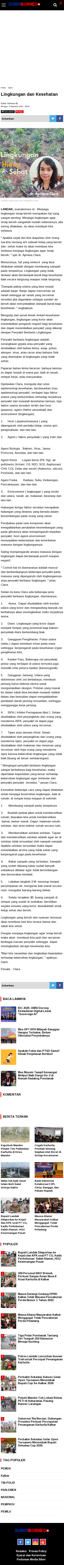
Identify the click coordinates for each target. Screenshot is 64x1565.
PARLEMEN (8, 1489)
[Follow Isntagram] (35, 1542)
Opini (10, 88)
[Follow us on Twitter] (28, 1542)
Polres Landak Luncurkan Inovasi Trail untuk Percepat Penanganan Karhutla (40, 1359)
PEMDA (6, 1468)
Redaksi (21, 1551)
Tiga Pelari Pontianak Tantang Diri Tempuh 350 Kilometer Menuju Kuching (38, 1338)
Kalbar (5, 1475)
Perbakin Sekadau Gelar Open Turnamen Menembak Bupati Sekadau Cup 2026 (38, 1442)
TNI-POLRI (8, 1482)
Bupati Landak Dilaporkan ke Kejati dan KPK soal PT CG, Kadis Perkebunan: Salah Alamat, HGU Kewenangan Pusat (40, 1257)
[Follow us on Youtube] (43, 1542)
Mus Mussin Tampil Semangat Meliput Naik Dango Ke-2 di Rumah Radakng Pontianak (37, 1075)
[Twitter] (52, 118)
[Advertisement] (32, 50)
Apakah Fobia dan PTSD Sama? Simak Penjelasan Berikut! (39, 1052)
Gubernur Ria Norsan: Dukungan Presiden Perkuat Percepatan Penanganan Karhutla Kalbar (39, 1421)
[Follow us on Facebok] (20, 1542)
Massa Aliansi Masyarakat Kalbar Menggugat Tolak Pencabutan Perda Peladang (46, 1223)
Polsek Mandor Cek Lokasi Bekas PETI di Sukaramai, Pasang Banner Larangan (40, 1400)
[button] (60, 1)
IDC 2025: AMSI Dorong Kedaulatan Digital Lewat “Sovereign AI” (34, 1011)
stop (20, 111)
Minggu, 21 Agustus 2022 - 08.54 (15, 106)
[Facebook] (59, 118)
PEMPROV (8, 1504)
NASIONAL (8, 1497)
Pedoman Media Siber (31, 1559)
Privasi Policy (38, 1551)
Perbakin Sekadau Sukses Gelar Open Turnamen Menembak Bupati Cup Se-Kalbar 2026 (39, 1380)
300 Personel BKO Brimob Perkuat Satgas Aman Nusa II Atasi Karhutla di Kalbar (37, 1276)
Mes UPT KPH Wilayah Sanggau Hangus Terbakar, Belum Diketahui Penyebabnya (38, 1032)
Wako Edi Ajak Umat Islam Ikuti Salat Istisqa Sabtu (13, 1184)
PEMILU (6, 1511)
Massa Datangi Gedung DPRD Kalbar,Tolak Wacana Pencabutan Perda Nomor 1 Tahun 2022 (40, 1297)
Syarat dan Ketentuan (31, 1555)
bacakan (9, 111)
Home (3, 88)
